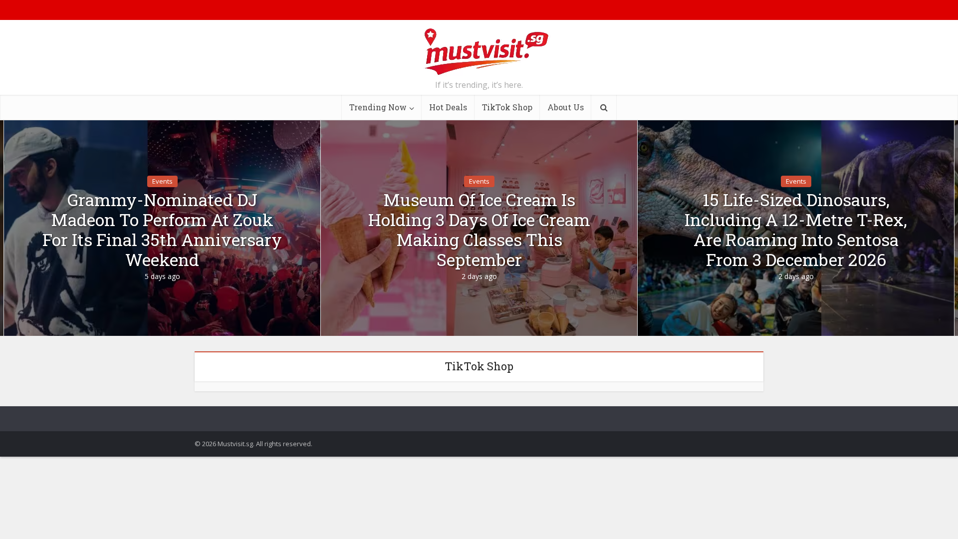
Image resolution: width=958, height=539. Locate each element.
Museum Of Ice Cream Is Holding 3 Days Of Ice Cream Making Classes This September (479, 230)
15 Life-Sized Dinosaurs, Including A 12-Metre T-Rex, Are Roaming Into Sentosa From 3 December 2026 (796, 230)
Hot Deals (448, 107)
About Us (565, 107)
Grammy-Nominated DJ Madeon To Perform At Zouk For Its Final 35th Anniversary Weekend (162, 230)
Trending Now (378, 107)
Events (162, 181)
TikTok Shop (507, 107)
